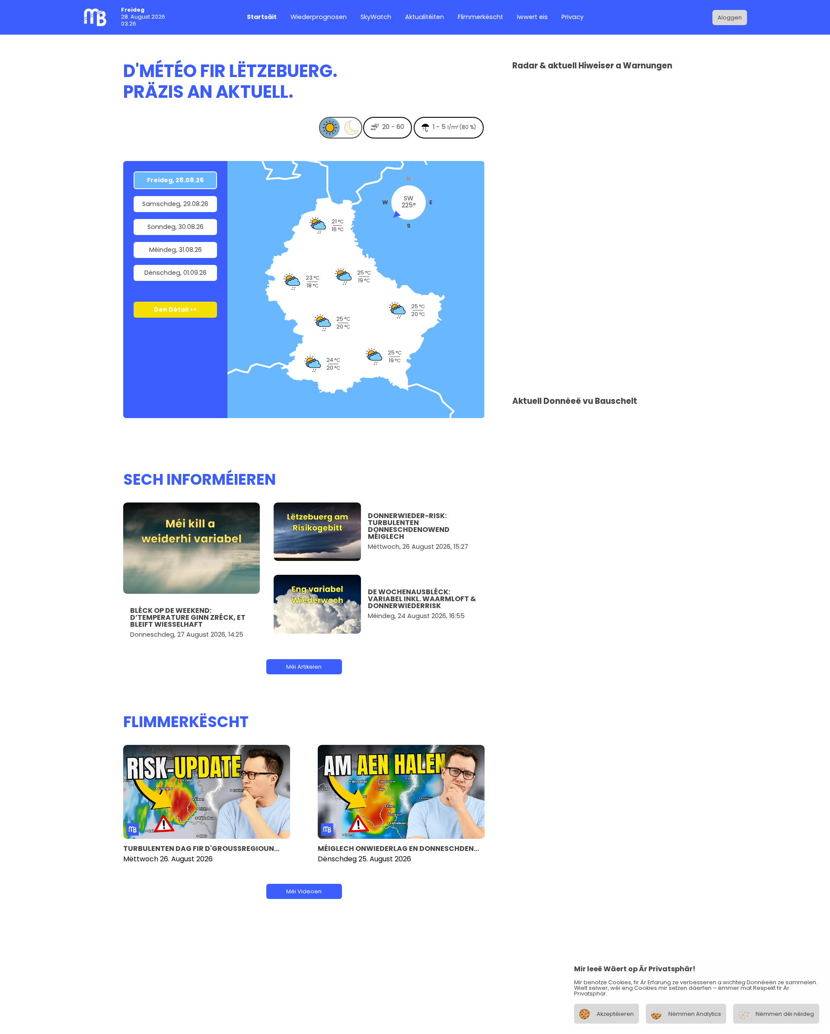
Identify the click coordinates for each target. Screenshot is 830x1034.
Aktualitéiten (424, 17)
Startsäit (262, 17)
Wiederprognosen (318, 17)
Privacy (573, 17)
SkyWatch (376, 17)
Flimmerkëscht (480, 17)
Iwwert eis (532, 17)
